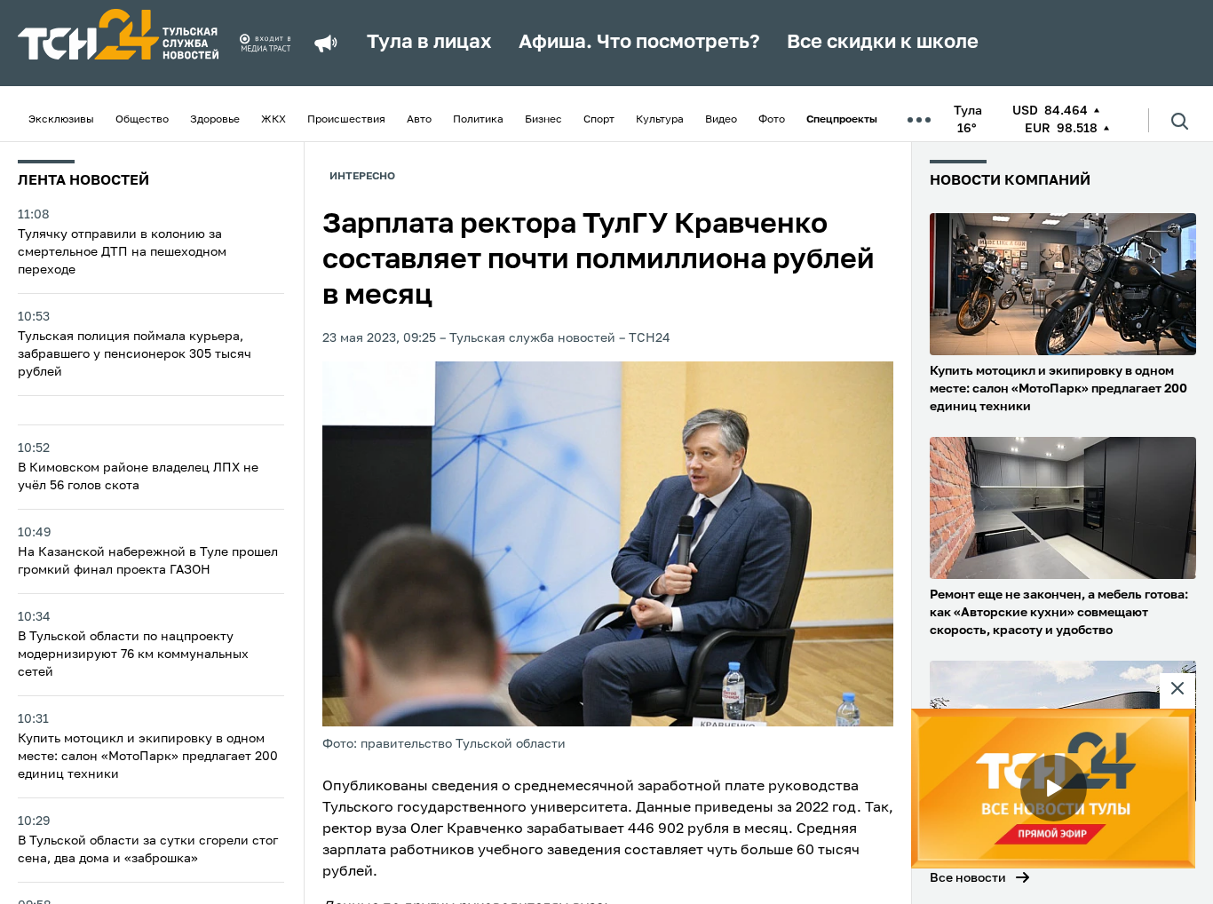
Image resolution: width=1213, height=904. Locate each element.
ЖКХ (273, 120)
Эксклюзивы (61, 120)
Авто (419, 120)
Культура (660, 120)
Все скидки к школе (883, 42)
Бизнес (543, 120)
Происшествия (346, 120)
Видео (721, 120)
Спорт (598, 120)
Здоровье (215, 120)
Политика (478, 120)
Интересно (362, 176)
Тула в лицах (429, 42)
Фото (771, 120)
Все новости (968, 878)
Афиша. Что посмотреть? (639, 42)
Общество (142, 120)
